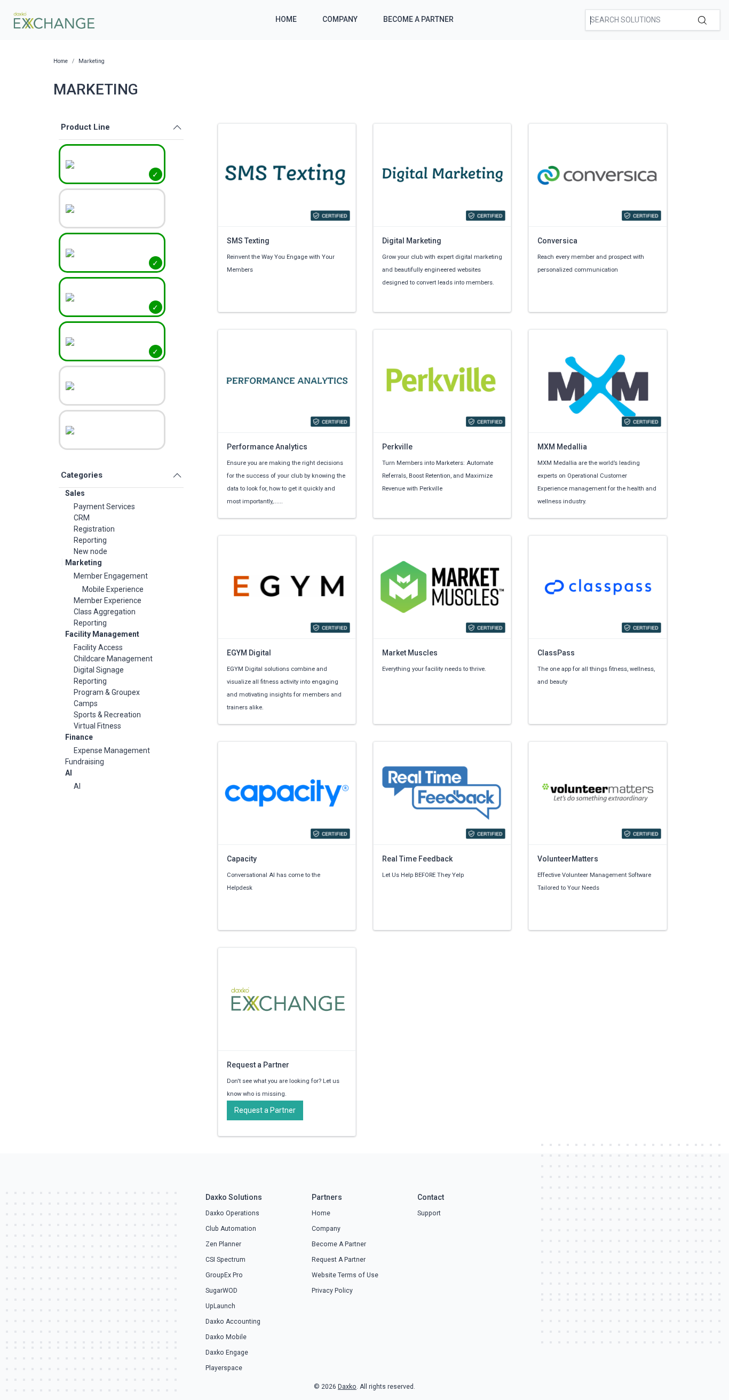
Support (429, 1213)
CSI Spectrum (225, 1259)
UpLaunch (220, 1306)
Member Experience (107, 600)
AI (68, 773)
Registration (94, 529)
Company (340, 19)
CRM (82, 517)
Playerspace (223, 1368)
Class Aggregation (105, 611)
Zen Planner (223, 1244)
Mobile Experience (113, 589)
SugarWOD (221, 1290)
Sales (75, 493)
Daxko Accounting (232, 1321)
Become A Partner (418, 19)
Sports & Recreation (107, 714)
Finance (79, 737)
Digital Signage (99, 670)
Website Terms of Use (345, 1275)
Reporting (90, 540)
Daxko (347, 1386)
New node (90, 551)
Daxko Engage (226, 1352)
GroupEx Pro (224, 1275)
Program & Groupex (107, 692)
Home (286, 19)
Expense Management (112, 750)
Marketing (83, 562)
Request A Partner (339, 1259)
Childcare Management (113, 658)
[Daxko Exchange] (53, 19)
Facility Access (98, 647)
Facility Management (102, 634)
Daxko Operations (232, 1213)
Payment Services (104, 506)
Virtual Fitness (97, 726)
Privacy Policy (332, 1290)
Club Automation (230, 1228)
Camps (86, 703)
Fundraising (84, 761)
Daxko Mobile (226, 1337)
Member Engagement (111, 576)
